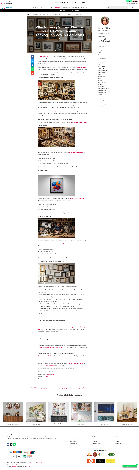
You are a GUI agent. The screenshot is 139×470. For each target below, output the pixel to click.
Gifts (51, 7)
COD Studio (28, 466)
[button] (4, 414)
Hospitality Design (101, 76)
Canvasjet (46, 378)
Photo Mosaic (13, 424)
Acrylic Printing (101, 50)
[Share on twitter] (32, 61)
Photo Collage (36, 424)
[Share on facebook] (32, 57)
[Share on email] (32, 73)
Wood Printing (101, 105)
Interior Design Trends (102, 82)
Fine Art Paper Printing (102, 70)
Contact (52, 374)
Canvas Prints (35, 7)
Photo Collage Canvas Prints (103, 88)
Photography (100, 94)
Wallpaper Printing (102, 104)
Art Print (99, 52)
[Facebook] (8, 444)
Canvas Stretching (66, 7)
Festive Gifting (101, 68)
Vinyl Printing (101, 100)
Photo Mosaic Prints (102, 90)
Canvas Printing (104, 424)
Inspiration (100, 80)
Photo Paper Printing (102, 92)
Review (48, 374)
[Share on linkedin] (32, 65)
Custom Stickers (101, 62)
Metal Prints (100, 84)
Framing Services (75, 7)
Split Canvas (81, 424)
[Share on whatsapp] (32, 69)
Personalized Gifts (101, 86)
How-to (99, 78)
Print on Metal (101, 96)
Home (28, 14)
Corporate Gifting (101, 60)
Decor (99, 64)
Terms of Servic (32, 462)
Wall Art (99, 102)
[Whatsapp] (14, 444)
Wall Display (58, 424)
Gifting (99, 74)
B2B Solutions (101, 54)
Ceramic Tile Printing (102, 58)
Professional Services (102, 98)
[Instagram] (11, 444)
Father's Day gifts (101, 66)
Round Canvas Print (127, 424)
